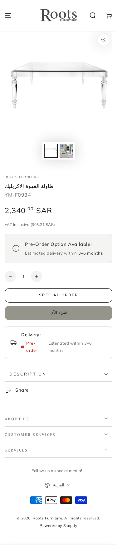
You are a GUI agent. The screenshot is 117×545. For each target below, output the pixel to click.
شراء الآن (59, 312)
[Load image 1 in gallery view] (51, 151)
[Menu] (8, 15)
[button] (93, 15)
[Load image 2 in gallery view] (66, 151)
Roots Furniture (22, 177)
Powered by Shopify (58, 525)
